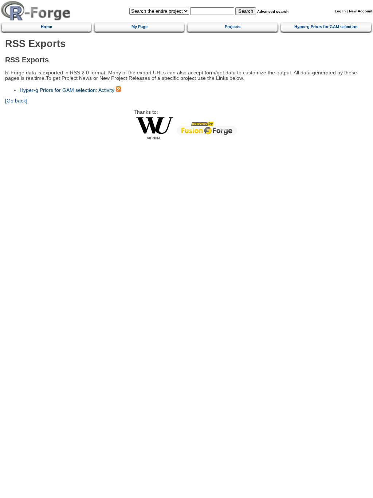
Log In (340, 11)
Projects (232, 26)
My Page (139, 26)
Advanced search (272, 11)
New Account (360, 11)
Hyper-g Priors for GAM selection (326, 26)
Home (46, 26)
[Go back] (16, 101)
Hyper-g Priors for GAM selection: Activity (67, 90)
